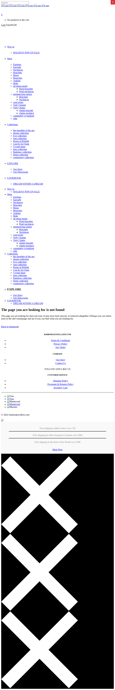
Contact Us (60, 363)
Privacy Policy (60, 344)
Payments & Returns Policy (60, 384)
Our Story (60, 360)
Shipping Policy (60, 381)
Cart (3, 25)
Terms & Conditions (60, 340)
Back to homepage (10, 326)
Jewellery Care (60, 387)
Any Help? (60, 347)
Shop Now (57, 449)
